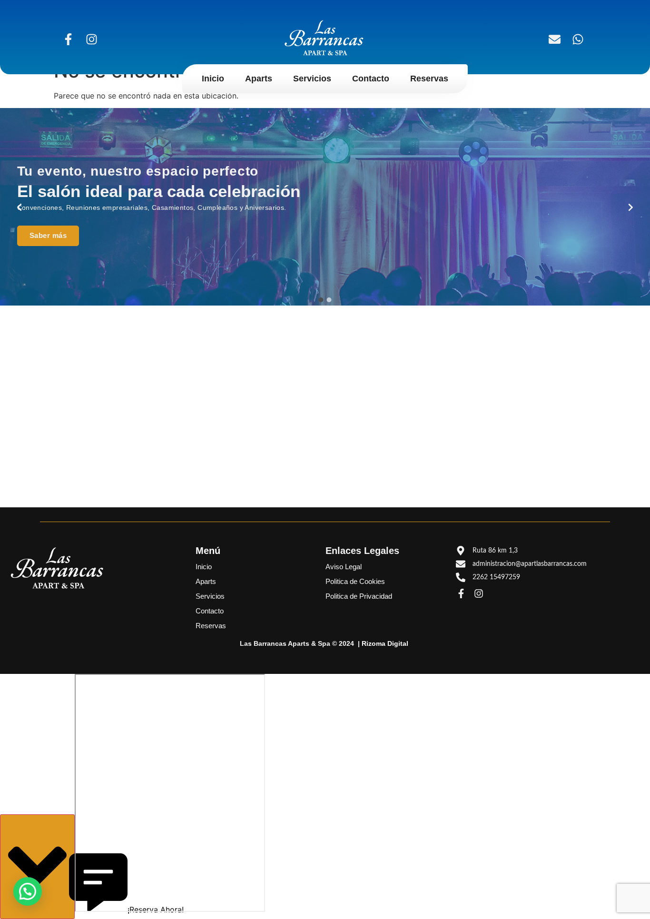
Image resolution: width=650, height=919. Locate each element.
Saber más (48, 235)
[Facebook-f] (68, 39)
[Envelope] (554, 39)
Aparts (258, 78)
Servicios (312, 78)
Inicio (213, 78)
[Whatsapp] (578, 39)
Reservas (429, 78)
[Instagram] (91, 39)
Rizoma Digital (385, 643)
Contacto (370, 78)
